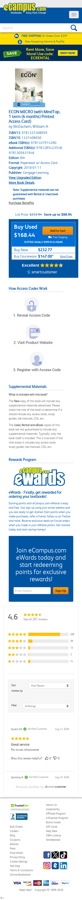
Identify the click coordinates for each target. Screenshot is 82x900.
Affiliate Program (56, 813)
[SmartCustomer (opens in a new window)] (42, 272)
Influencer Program (57, 818)
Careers (14, 831)
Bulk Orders (16, 826)
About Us (51, 804)
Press (13, 848)
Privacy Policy (17, 857)
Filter (14, 705)
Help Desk (51, 831)
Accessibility (53, 809)
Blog (12, 835)
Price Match (16, 852)
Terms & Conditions (21, 870)
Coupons (15, 839)
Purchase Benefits (21, 203)
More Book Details (22, 183)
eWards (14, 844)
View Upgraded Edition (25, 178)
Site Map (15, 866)
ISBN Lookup (53, 835)
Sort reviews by (17, 688)
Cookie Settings (19, 861)
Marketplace (53, 839)
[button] (41, 634)
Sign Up (60, 590)
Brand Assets (53, 822)
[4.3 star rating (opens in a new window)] (51, 265)
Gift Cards (52, 826)
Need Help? (25, 889)
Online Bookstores (20, 874)
